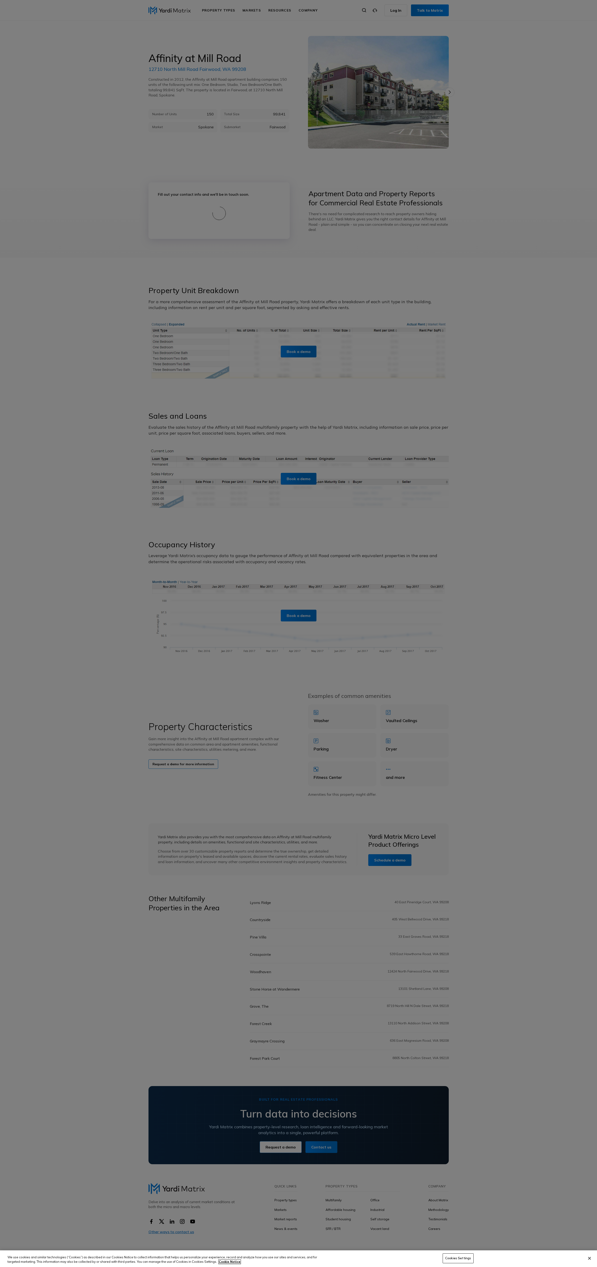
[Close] (589, 1258)
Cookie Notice (229, 1262)
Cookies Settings (458, 1258)
